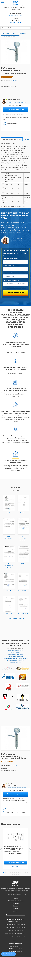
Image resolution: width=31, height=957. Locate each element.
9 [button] (21, 872)
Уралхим (8, 590)
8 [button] (19, 872)
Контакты (15, 911)
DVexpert (15, 883)
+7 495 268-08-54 (15, 20)
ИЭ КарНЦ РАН (23, 614)
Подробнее (15, 866)
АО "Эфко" (8, 614)
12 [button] (27, 872)
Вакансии (15, 908)
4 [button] (10, 872)
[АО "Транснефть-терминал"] (23, 526)
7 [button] (17, 872)
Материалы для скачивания (15, 900)
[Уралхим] (9, 580)
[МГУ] (9, 503)
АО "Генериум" (23, 590)
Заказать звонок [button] (15, 22)
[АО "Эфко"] (9, 604)
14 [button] (14, 874)
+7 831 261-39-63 (21, 933)
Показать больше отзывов (15, 618)
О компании (15, 903)
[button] (17, 102)
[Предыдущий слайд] (1, 850)
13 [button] (12, 874)
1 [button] (4, 872)
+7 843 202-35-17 (18, 930)
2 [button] (6, 872)
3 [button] (8, 872)
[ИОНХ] (23, 553)
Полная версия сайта (15, 951)
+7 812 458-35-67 (21, 924)
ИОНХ (23, 563)
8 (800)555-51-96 (15, 13)
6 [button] (14, 872)
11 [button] (25, 872)
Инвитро (22, 512)
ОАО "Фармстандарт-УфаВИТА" (8, 565)
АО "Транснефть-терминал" (22, 538)
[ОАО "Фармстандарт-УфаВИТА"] (9, 553)
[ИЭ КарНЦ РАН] (23, 604)
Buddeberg (14, 80)
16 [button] (19, 874)
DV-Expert (15, 3)
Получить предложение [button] (15, 109)
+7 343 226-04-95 (20, 927)
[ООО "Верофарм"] (9, 526)
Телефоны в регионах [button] (15, 15)
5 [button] (12, 872)
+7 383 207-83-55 (20, 936)
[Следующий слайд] (30, 850)
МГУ (8, 512)
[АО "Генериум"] (23, 580)
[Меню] (2, 2)
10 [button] (23, 872)
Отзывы (15, 906)
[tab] (12, 139)
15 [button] (17, 874)
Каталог (15, 898)
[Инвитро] (23, 503)
